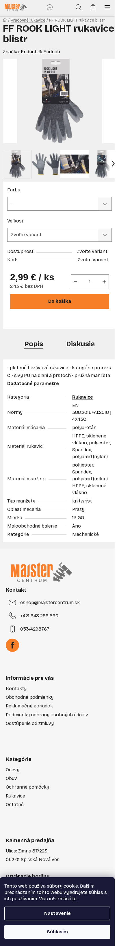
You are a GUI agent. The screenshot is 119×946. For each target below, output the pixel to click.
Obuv (11, 778)
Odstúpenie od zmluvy (30, 723)
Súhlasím (57, 931)
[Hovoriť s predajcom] (49, 7)
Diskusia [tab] (80, 344)
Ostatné (15, 804)
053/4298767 (34, 629)
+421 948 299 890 (39, 615)
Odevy (12, 769)
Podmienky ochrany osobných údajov (47, 714)
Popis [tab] (33, 344)
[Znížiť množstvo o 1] (75, 282)
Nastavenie (57, 913)
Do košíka (59, 301)
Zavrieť (48, 321)
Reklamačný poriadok (29, 706)
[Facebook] (12, 645)
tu (74, 898)
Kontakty (16, 688)
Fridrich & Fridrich (40, 51)
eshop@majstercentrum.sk (50, 602)
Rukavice (82, 397)
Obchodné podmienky (29, 697)
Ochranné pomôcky (27, 787)
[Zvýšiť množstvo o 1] (104, 282)
